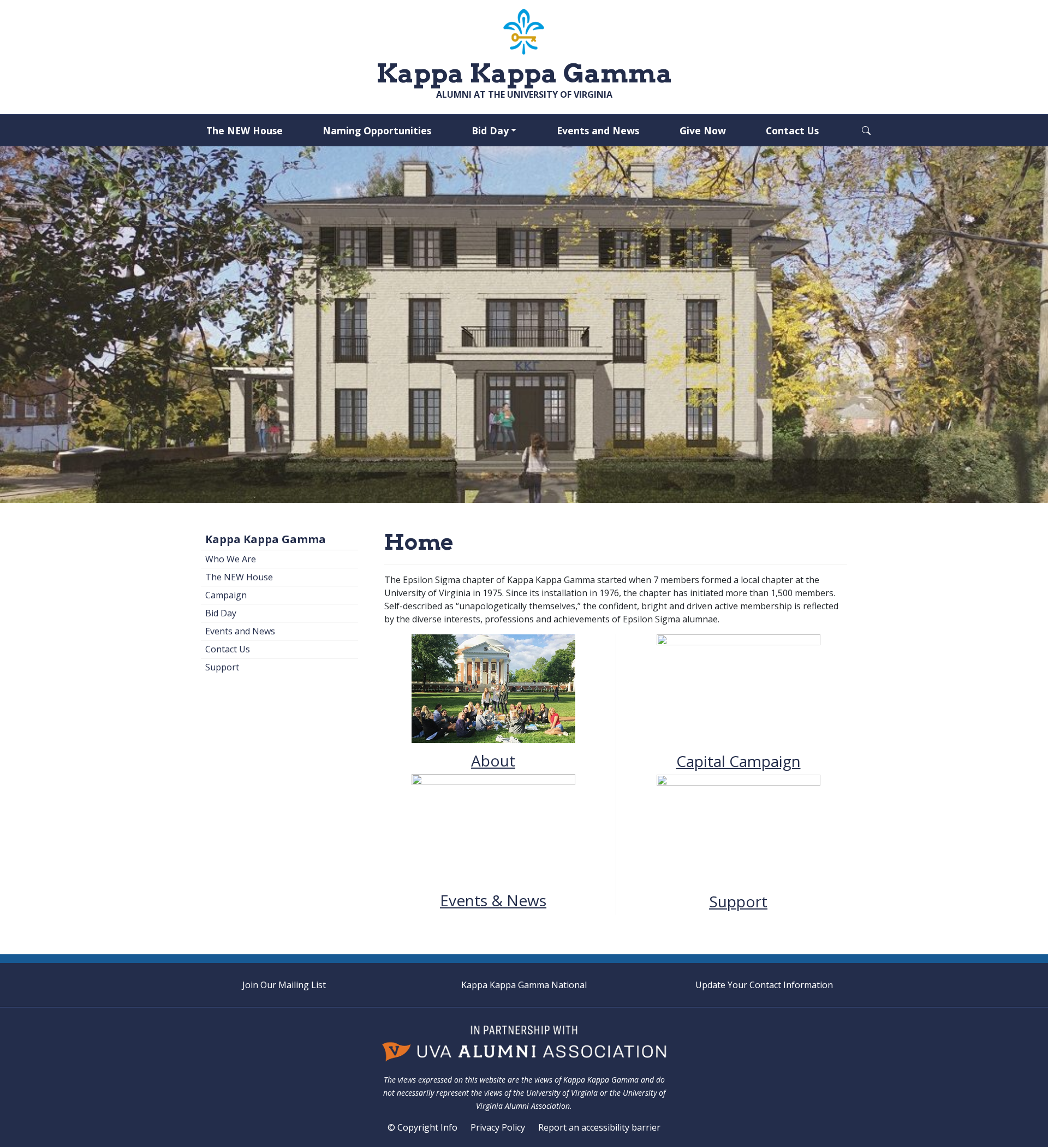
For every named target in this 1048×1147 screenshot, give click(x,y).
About (493, 760)
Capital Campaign (738, 761)
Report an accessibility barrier (599, 1127)
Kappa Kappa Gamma (265, 539)
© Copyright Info (422, 1127)
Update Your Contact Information (764, 985)
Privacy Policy (498, 1127)
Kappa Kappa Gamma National (524, 985)
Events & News (493, 900)
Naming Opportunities (377, 130)
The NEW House (244, 130)
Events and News (598, 130)
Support (738, 901)
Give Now (703, 130)
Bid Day (490, 130)
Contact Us (792, 130)
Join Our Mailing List (284, 985)
